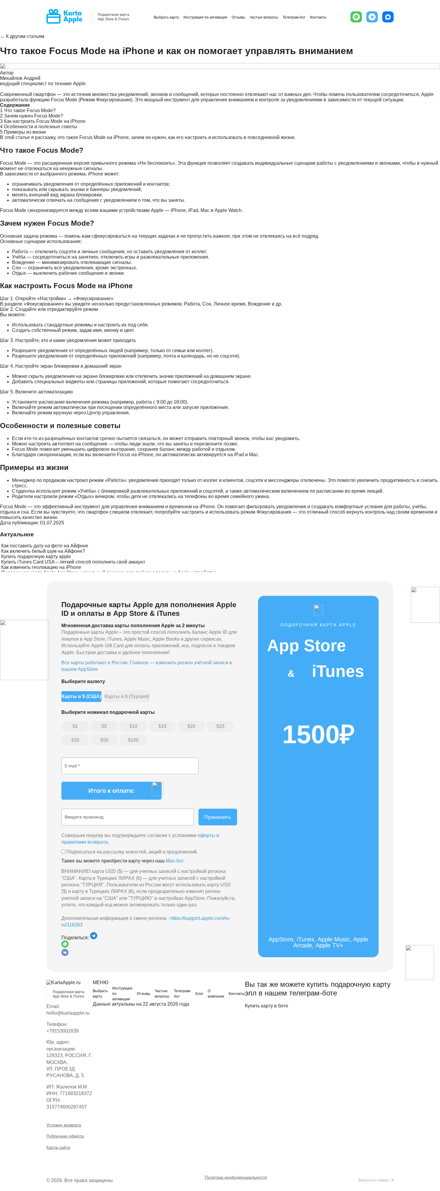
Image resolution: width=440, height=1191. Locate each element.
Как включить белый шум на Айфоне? (43, 551)
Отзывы (238, 17)
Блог (199, 994)
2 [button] (76, 726)
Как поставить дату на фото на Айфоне (44, 545)
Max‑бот (175, 860)
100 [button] (135, 740)
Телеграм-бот (294, 17)
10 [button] (134, 726)
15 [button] (163, 726)
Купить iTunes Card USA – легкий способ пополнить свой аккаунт (73, 561)
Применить (217, 817)
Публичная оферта (65, 1136)
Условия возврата (63, 1125)
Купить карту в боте (266, 1005)
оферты (206, 835)
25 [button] (221, 726)
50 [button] (105, 740)
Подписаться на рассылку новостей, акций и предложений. (131, 851)
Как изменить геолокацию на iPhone (41, 567)
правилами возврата (84, 842)
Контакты (318, 17)
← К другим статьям (22, 36)
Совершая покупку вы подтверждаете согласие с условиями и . (140, 839)
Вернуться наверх (374, 1180)
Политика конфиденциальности (236, 1177)
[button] (356, 16)
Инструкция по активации (205, 17)
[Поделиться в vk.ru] (65, 954)
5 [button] (105, 726)
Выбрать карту (166, 17)
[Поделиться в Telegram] (93, 937)
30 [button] (76, 740)
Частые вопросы (264, 17)
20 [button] (192, 726)
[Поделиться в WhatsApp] (149, 944)
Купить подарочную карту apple (36, 556)
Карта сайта (58, 1147)
